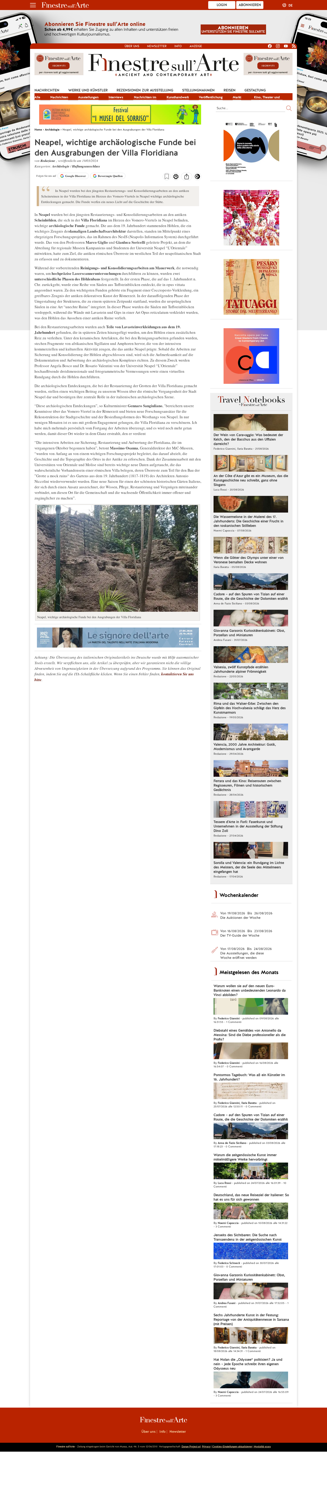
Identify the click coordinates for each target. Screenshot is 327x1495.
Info (178, 46)
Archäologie (61, 166)
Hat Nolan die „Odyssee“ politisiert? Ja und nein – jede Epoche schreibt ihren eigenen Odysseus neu (248, 1364)
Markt (237, 97)
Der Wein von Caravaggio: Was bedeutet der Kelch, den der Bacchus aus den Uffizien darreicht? (248, 439)
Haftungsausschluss (86, 166)
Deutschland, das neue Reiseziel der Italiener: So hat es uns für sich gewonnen (251, 1197)
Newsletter (157, 46)
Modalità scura (262, 1446)
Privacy (206, 1446)
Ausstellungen (88, 97)
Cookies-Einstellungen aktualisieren (232, 1446)
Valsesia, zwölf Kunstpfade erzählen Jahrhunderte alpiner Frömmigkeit (241, 669)
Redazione (48, 160)
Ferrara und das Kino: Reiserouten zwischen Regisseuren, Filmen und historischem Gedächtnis (247, 785)
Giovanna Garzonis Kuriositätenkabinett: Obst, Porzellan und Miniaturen (249, 632)
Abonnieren (250, 5)
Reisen (230, 90)
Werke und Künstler (88, 90)
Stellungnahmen (198, 90)
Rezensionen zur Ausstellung (145, 90)
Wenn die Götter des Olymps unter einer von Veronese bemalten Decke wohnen (249, 559)
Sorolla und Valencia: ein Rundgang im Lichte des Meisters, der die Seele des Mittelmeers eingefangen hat (249, 867)
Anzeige (196, 46)
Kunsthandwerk (178, 97)
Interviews (116, 97)
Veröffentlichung (211, 97)
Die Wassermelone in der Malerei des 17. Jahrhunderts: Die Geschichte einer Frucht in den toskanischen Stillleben (248, 521)
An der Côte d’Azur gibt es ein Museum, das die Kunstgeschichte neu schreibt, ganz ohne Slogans (251, 480)
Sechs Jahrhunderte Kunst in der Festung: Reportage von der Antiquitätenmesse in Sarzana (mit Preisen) (251, 1319)
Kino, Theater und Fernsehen (267, 97)
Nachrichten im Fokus (145, 97)
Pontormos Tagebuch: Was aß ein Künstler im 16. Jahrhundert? (249, 1077)
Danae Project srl (191, 1446)
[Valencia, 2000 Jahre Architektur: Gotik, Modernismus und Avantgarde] (251, 732)
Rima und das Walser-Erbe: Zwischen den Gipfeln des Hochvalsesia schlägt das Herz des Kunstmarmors (250, 708)
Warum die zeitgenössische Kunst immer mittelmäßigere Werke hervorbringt (245, 1157)
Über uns (132, 46)
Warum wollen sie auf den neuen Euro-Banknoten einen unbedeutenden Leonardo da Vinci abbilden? (250, 990)
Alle (37, 97)
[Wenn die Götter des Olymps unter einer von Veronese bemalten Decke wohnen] (251, 546)
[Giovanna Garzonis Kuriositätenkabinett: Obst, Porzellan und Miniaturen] (251, 619)
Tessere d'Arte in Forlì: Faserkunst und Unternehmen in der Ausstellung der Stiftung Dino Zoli (248, 826)
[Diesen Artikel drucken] (176, 177)
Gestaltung (255, 90)
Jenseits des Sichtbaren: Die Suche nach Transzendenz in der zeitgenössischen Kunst (248, 1237)
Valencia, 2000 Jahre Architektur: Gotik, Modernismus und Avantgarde (245, 746)
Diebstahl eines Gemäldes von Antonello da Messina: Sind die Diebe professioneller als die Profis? (250, 1035)
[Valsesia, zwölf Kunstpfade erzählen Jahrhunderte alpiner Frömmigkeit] (251, 655)
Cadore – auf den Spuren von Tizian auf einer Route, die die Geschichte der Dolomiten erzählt (251, 596)
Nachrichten (46, 90)
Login (222, 5)
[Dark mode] (197, 177)
